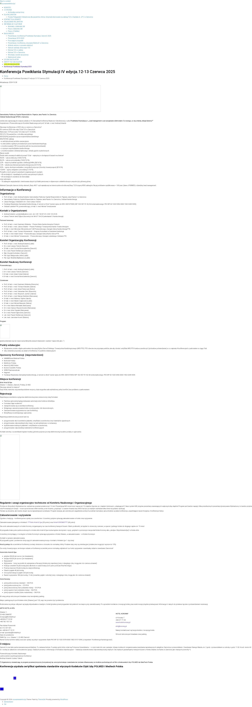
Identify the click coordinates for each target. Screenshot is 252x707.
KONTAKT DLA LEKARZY (12, 19)
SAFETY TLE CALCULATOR (13, 62)
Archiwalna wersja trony (16, 12)
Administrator (8, 702)
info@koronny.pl (121, 626)
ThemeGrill (41, 699)
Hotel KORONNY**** (61, 522)
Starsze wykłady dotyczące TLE (19, 48)
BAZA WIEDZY (9, 33)
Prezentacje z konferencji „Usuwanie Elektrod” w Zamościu (28, 43)
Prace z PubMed (13, 31)
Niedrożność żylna (14, 57)
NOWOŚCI (7, 7)
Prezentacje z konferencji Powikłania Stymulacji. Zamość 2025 (29, 36)
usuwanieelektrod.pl (19, 699)
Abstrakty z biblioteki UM (16, 26)
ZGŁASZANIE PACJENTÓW (13, 22)
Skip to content (5, 1)
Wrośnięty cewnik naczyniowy (18, 55)
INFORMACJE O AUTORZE (13, 24)
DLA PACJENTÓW (10, 15)
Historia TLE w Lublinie (15, 50)
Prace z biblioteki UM (15, 29)
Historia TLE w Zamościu (16, 52)
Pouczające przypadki (15, 41)
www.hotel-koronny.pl (123, 622)
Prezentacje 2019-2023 (16, 38)
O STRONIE (8, 10)
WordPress (64, 699)
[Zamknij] (2, 689)
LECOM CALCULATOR (11, 59)
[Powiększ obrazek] (14, 678)
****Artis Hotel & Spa (35, 522)
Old (5, 704)
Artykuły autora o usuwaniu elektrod (20, 45)
